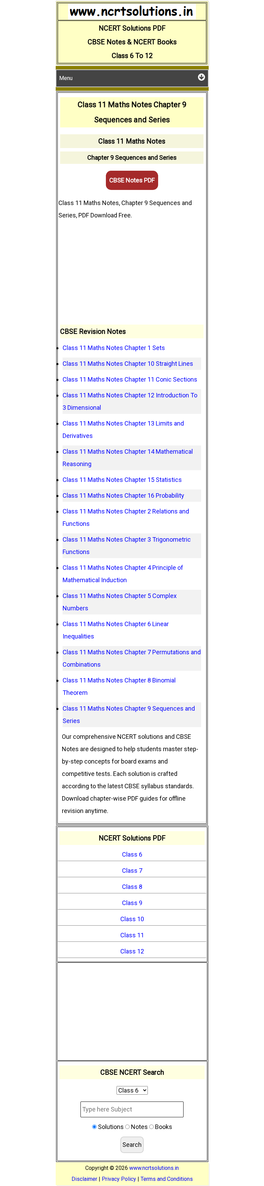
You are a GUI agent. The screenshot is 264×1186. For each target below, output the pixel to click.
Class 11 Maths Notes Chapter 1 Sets (114, 347)
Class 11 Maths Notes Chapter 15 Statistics (122, 479)
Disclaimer (84, 1179)
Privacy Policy (119, 1179)
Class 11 (132, 935)
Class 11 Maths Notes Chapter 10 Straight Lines (128, 363)
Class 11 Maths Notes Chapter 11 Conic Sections (130, 379)
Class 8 (132, 886)
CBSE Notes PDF (132, 180)
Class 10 (132, 919)
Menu (66, 78)
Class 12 (132, 951)
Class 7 (132, 870)
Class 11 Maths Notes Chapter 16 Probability (123, 495)
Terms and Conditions (167, 1179)
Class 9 (132, 902)
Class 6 (132, 854)
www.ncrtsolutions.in (154, 1168)
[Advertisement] (131, 273)
